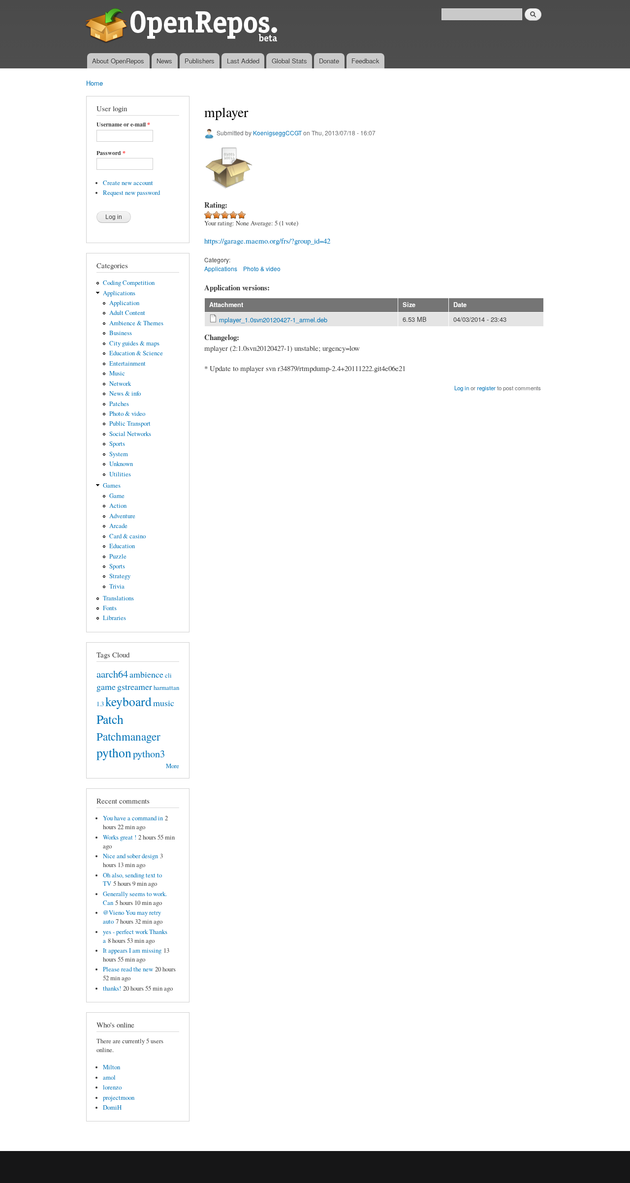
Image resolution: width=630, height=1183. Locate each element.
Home (94, 83)
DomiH (112, 1107)
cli (168, 675)
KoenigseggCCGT (277, 132)
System (118, 454)
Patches (119, 404)
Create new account (128, 183)
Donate (329, 60)
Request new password (131, 192)
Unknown (121, 464)
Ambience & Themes (136, 323)
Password (111, 153)
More (172, 766)
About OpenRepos (118, 60)
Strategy (119, 576)
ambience (146, 674)
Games (112, 485)
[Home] (183, 26)
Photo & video (127, 413)
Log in (461, 388)
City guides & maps (134, 343)
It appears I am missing (132, 950)
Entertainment (127, 363)
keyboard (128, 701)
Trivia (117, 586)
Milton (111, 1067)
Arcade (118, 526)
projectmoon (118, 1097)
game (106, 686)
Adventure (122, 516)
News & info (125, 393)
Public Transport (130, 423)
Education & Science (136, 353)
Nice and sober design (130, 856)
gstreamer (134, 686)
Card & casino (127, 536)
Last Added (243, 60)
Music (117, 373)
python (113, 752)
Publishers (200, 60)
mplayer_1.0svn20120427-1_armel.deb (273, 319)
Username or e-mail (123, 124)
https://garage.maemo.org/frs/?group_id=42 (267, 241)
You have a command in (133, 818)
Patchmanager (128, 736)
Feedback (365, 60)
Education (122, 546)
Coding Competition (129, 283)
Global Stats (289, 60)
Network (120, 383)
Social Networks (130, 434)
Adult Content (127, 313)
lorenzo (112, 1087)
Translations (118, 598)
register (486, 388)
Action (117, 505)
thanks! (112, 988)
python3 (149, 753)
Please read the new (128, 969)
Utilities (120, 474)
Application (124, 303)
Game (117, 496)
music (163, 703)
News (164, 60)
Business (120, 333)
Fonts (110, 608)
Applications (119, 293)
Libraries (114, 618)
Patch (110, 719)
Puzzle (117, 556)
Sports (117, 443)
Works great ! (119, 837)
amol (109, 1077)
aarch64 (112, 674)
